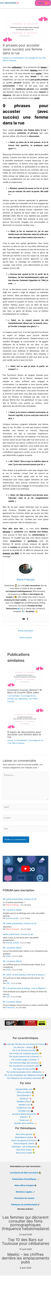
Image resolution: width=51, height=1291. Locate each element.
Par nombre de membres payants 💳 (26, 1053)
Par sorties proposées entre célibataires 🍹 (25, 1072)
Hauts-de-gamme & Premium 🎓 (25, 1140)
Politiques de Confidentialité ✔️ (25, 1204)
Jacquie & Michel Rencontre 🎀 (25, 1114)
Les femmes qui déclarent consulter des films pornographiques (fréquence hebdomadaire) (25, 1223)
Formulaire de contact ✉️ (25, 1198)
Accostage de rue (33, 58)
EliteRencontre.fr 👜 (25, 1101)
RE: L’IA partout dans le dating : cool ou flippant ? (25, 988)
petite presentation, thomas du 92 (18, 934)
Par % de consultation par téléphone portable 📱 (25, 1075)
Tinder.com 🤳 (25, 1120)
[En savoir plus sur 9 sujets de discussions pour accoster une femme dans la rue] (25, 718)
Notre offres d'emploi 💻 (25, 1185)
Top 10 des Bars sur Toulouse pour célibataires (25, 1241)
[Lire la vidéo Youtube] (25, 869)
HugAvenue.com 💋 (25, 1108)
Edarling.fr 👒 (25, 1098)
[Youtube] (23, 619)
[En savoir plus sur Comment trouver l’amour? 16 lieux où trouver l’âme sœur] (25, 676)
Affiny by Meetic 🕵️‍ (25, 1092)
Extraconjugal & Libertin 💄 (25, 1143)
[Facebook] (27, 619)
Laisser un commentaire (13, 58)
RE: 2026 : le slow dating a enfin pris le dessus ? (24, 974)
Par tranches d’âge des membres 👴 (25, 1063)
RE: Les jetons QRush (12, 910)
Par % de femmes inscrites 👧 (26, 1050)
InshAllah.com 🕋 (25, 1111)
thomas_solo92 (12, 943)
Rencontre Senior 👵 (25, 1150)
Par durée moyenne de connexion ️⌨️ (25, 1056)
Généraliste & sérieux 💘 (25, 1137)
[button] (43, 3)
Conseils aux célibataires (17, 699)
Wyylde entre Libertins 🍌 (25, 1123)
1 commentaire (13, 696)
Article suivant (25, 637)
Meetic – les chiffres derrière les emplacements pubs (25, 1258)
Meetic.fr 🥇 (25, 1117)
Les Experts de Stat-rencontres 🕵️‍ (25, 1173)
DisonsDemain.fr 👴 (25, 1095)
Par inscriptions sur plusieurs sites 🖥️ (25, 1066)
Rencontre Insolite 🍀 (25, 1153)
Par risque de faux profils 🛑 (25, 1069)
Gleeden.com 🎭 (25, 1105)
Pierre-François (12, 905)
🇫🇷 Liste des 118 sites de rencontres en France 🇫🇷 (25, 1044)
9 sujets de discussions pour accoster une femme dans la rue (24, 734)
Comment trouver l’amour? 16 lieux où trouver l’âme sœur (24, 691)
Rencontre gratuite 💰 (25, 1134)
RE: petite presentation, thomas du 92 (19, 899)
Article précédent (25, 631)
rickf (8, 983)
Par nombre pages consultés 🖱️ (25, 1060)
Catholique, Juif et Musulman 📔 (25, 1147)
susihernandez (12, 918)
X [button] (49, 1281)
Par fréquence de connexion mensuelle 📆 (25, 1078)
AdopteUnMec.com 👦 (25, 1089)
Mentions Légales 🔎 (25, 1192)
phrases (6, 532)
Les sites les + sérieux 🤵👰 (25, 1047)
